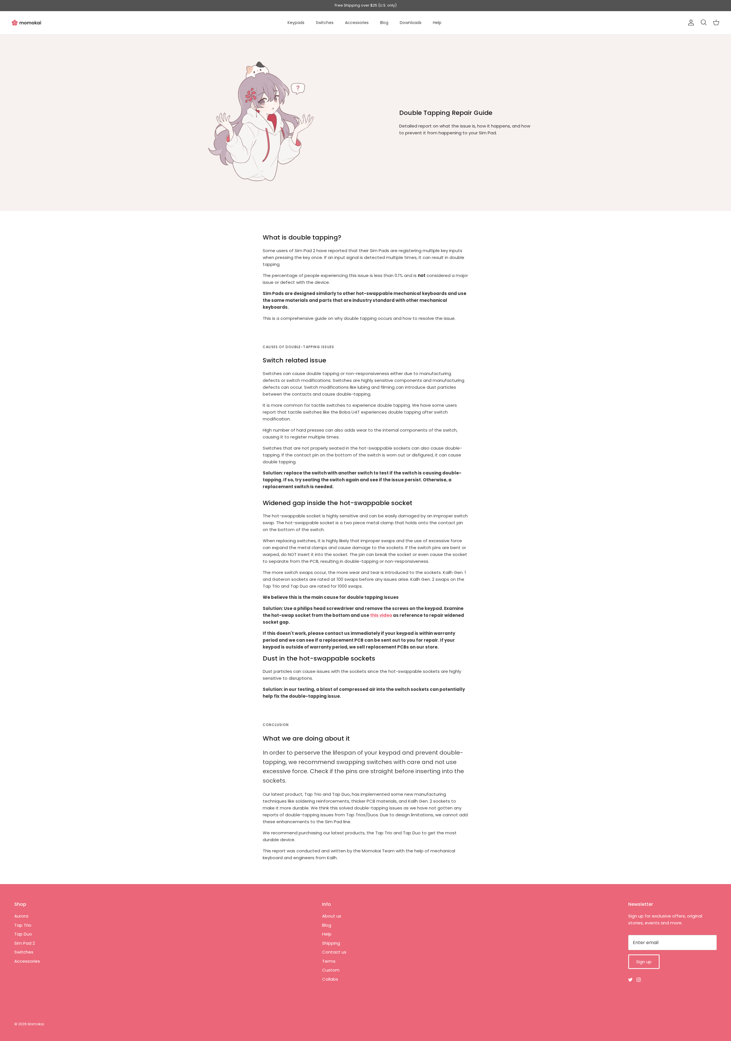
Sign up (644, 962)
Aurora (21, 916)
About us (331, 916)
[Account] (689, 22)
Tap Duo (23, 934)
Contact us (334, 952)
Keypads (296, 22)
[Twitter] (630, 980)
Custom (331, 970)
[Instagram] (638, 980)
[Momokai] (26, 23)
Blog (384, 22)
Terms (329, 961)
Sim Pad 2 (24, 943)
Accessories (357, 22)
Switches (325, 22)
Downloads (410, 22)
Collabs (330, 979)
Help (437, 22)
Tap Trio (22, 925)
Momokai (36, 1024)
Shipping (331, 943)
